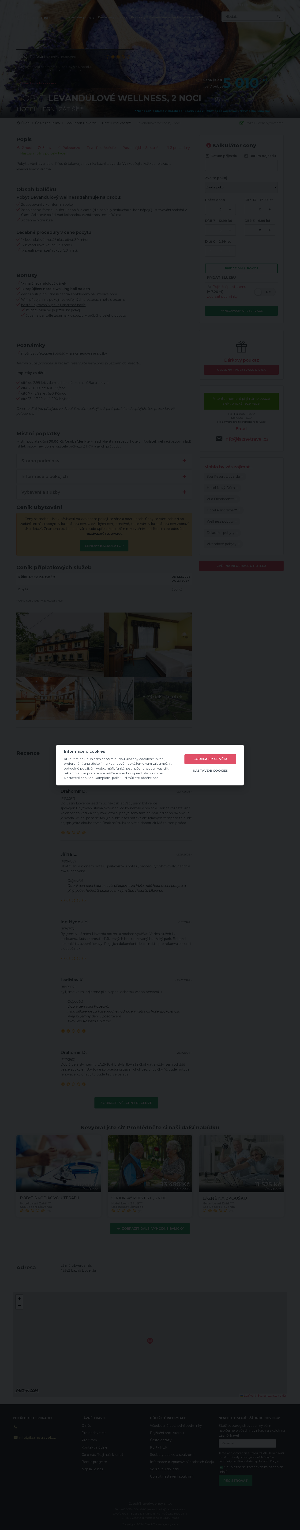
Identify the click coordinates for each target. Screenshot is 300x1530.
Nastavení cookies (210, 771)
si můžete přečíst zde (141, 778)
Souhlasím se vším (210, 759)
